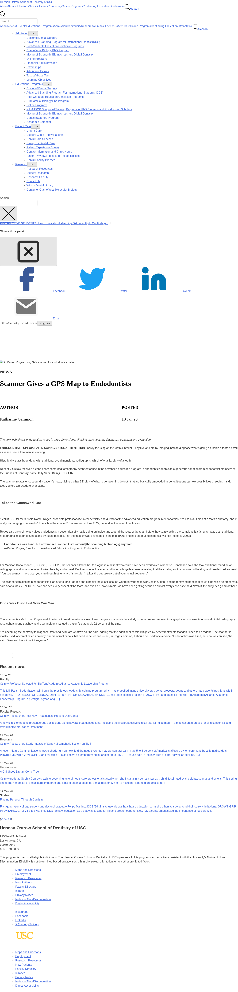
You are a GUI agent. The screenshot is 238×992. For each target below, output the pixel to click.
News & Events (38, 6)
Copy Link (45, 323)
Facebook (21, 915)
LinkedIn (20, 920)
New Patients (23, 882)
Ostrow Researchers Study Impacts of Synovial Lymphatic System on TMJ (45, 743)
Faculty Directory (25, 886)
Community (55, 6)
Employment (23, 874)
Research (87, 26)
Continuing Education (96, 6)
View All (6, 819)
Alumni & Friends (18, 6)
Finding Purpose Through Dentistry (21, 799)
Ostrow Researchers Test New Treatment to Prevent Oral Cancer (39, 715)
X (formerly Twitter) (27, 924)
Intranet (120, 6)
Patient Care (122, 26)
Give (112, 6)
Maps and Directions (28, 869)
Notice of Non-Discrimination (33, 899)
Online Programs (72, 6)
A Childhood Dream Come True (19, 771)
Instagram (21, 911)
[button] (8, 213)
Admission (60, 26)
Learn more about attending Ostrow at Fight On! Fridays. (54, 223)
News (6, 372)
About (3, 6)
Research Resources (28, 878)
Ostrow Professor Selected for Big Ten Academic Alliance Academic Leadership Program (54, 683)
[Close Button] (28, 251)
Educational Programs (40, 26)
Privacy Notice (24, 895)
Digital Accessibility (27, 903)
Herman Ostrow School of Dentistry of (26, 2)
